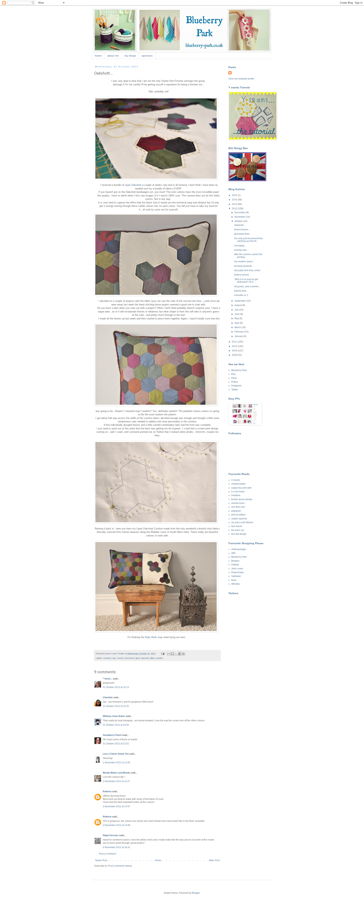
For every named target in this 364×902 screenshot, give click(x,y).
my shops (130, 55)
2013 (235, 204)
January (239, 336)
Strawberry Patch (112, 735)
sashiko (159, 658)
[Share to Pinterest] (183, 654)
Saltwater (236, 576)
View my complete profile (241, 78)
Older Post (214, 860)
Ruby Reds (151, 637)
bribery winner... (242, 274)
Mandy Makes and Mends (117, 772)
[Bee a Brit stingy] (247, 180)
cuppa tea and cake (241, 487)
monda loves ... (239, 503)
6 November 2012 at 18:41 (116, 847)
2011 (235, 341)
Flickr (234, 378)
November (240, 217)
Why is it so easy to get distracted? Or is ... (246, 280)
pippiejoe (236, 511)
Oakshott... (239, 225)
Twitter (234, 389)
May (237, 318)
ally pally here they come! (247, 270)
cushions (107, 658)
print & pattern (238, 514)
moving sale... (241, 250)
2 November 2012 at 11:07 (116, 781)
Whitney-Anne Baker (114, 716)
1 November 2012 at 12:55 (116, 762)
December (240, 212)
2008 (235, 355)
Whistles (235, 584)
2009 (235, 350)
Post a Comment (107, 853)
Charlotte (108, 697)
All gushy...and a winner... (247, 286)
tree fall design (238, 534)
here (199, 301)
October (239, 221)
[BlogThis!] (172, 654)
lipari (138, 658)
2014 (235, 199)
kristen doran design (241, 499)
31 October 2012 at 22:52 (116, 743)
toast (233, 580)
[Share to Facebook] (180, 654)
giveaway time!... (242, 234)
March (238, 327)
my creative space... (244, 261)
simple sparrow (239, 518)
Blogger (196, 893)
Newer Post (101, 860)
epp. (114, 658)
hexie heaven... (242, 229)
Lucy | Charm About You (116, 754)
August (238, 305)
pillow (152, 658)
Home (158, 860)
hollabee (235, 495)
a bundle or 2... (241, 295)
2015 (235, 195)
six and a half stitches (242, 522)
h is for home (238, 491)
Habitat (235, 564)
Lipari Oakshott (133, 185)
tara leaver (236, 526)
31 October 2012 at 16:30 (116, 725)
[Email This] (169, 654)
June (237, 314)
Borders (235, 561)
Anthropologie (238, 549)
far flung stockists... (243, 266)
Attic (233, 553)
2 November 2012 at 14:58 (116, 825)
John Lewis (237, 568)
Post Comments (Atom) (120, 866)
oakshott (145, 658)
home (98, 55)
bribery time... (241, 291)
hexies (121, 658)
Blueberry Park (239, 370)
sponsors (147, 55)
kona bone (129, 658)
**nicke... (107, 678)
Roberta (107, 791)
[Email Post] (162, 653)
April (237, 323)
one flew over (238, 507)
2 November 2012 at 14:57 (116, 806)
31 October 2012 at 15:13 (116, 687)
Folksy (234, 382)
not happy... (240, 245)
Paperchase (237, 572)
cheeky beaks (238, 484)
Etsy (233, 374)
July (237, 309)
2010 (235, 346)
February (239, 331)
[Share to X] (176, 654)
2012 (235, 208)
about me (113, 55)
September (240, 301)
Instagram (236, 385)
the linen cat (237, 530)
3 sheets (235, 480)
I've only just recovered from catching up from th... (248, 239)
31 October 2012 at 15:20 (116, 706)
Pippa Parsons (110, 835)
